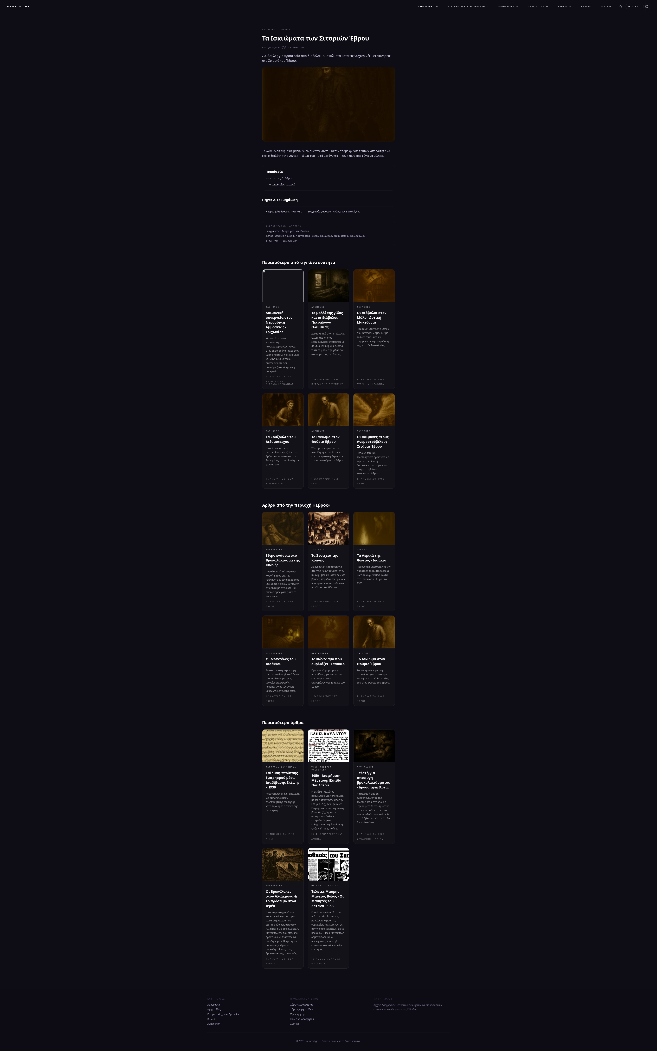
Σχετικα (606, 6)
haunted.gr (18, 6)
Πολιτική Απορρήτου (302, 1019)
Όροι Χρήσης (297, 1014)
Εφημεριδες (506, 6)
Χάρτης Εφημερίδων (301, 1009)
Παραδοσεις (426, 6)
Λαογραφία (213, 1004)
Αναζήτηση (213, 1023)
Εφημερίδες (214, 1009)
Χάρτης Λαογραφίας (301, 1004)
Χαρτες (563, 6)
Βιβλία (211, 1019)
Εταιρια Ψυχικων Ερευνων (466, 6)
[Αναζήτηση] (620, 6)
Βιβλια (586, 6)
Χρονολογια (536, 6)
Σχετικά (294, 1023)
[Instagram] (646, 6)
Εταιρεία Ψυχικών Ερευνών (223, 1014)
